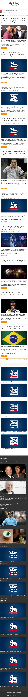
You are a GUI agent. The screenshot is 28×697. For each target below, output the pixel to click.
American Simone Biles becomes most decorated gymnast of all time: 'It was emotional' (12, 294)
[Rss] (13, 694)
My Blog (14, 3)
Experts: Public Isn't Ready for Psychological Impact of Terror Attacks (14, 431)
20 (17, 359)
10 (14, 359)
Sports (11, 23)
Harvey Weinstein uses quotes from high (9, 478)
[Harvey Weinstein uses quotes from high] (13, 471)
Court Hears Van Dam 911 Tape (6, 381)
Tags (16, 364)
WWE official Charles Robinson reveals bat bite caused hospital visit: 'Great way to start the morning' (13, 227)
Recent (2, 364)
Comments (12, 364)
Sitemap (19, 692)
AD (12, 692)
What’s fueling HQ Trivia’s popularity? (8, 461)
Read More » (4, 82)
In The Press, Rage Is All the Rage (7, 561)
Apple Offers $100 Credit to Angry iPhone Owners (11, 578)
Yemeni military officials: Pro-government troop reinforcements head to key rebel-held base (13, 120)
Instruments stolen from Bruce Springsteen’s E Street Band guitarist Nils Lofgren (12, 503)
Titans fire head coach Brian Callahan (8, 525)
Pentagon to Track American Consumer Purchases (11, 10)
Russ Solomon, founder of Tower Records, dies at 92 (12, 495)
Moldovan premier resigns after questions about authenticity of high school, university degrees (12, 54)
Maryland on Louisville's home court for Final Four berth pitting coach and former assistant (13, 153)
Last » (25, 360)
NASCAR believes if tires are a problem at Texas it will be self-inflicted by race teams (13, 194)
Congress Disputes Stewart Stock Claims (8, 397)
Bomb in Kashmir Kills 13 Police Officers (8, 448)
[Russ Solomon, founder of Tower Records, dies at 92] (13, 488)
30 (19, 359)
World (11, 57)
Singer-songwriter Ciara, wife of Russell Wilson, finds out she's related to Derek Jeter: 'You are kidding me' (13, 20)
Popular (6, 364)
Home (2, 12)
